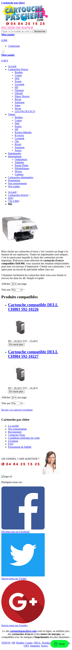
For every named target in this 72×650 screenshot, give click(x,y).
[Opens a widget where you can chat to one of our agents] (59, 644)
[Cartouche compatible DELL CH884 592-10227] (20, 385)
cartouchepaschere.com (23, 631)
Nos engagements (17, 183)
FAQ (10, 444)
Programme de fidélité (19, 447)
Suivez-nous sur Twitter (13, 578)
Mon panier (8, 34)
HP (13, 642)
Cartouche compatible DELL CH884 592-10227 (33, 354)
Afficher (5, 283)
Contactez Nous (16, 435)
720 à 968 (13, 201)
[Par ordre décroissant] (23, 289)
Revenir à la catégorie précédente (17, 410)
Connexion (14, 46)
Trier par (5, 289)
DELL (37, 642)
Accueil (12, 66)
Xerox (44, 645)
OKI (26, 645)
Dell (10, 198)
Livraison (13, 441)
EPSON (6, 642)
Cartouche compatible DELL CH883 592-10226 (33, 307)
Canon (28, 642)
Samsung (35, 645)
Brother (20, 642)
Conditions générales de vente (24, 438)
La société (13, 425)
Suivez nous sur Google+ (14, 625)
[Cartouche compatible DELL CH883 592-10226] (20, 338)
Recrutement (14, 431)
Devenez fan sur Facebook (15, 531)
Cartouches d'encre (18, 195)
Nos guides (14, 186)
